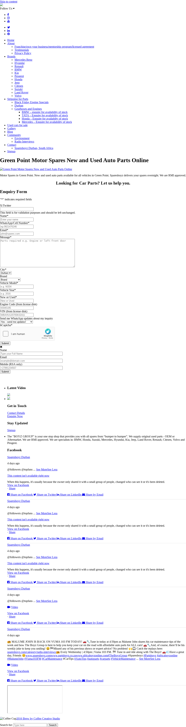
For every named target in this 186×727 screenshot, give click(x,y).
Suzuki (19, 89)
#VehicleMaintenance (123, 658)
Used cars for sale (17, 125)
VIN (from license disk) (13, 311)
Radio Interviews (24, 141)
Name (4, 215)
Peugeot (19, 76)
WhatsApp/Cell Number (14, 223)
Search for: (6, 724)
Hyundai (20, 63)
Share (12, 488)
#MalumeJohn (15, 658)
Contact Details (16, 412)
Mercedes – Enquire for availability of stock (47, 121)
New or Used (8, 297)
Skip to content (8, 1)
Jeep (17, 82)
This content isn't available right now (28, 475)
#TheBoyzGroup (117, 655)
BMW (18, 69)
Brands (11, 56)
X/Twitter (5, 205)
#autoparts (93, 658)
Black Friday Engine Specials (31, 102)
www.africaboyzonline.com (92, 655)
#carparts (105, 658)
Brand (3, 276)
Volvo (18, 95)
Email (4, 230)
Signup (11, 151)
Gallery (11, 128)
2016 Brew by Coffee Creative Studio (38, 718)
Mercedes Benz (23, 59)
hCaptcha (6, 325)
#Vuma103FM (32, 658)
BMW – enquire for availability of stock (45, 112)
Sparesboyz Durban (18, 457)
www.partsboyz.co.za (63, 655)
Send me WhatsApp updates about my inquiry (26, 318)
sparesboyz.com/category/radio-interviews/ (31, 652)
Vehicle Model (9, 283)
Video (14, 607)
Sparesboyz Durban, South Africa (34, 148)
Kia (17, 72)
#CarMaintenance (52, 658)
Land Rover (21, 92)
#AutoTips (80, 658)
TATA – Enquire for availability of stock (45, 115)
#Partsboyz (149, 655)
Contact (11, 144)
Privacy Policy (23, 53)
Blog (10, 131)
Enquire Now (15, 416)
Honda (18, 79)
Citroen (19, 85)
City (3, 269)
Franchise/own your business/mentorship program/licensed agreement (54, 46)
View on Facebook (18, 485)
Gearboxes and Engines (28, 108)
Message (5, 237)
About (11, 43)
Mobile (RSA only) (11, 364)
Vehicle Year (8, 290)
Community (14, 135)
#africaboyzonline (167, 655)
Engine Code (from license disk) (18, 304)
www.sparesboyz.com (38, 655)
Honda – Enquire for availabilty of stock (45, 118)
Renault (19, 66)
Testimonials (22, 49)
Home (10, 40)
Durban (19, 105)
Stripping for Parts (17, 99)
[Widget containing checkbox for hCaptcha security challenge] (27, 334)
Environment (22, 138)
